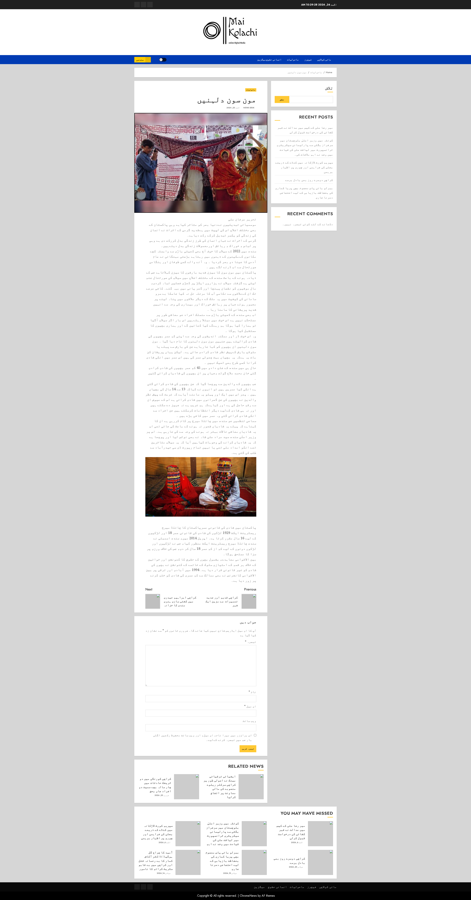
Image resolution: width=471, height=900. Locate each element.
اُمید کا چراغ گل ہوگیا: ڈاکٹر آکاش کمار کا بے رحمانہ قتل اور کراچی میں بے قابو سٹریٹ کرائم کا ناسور (156, 860)
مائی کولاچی (324, 59)
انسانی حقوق (273, 59)
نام (252, 692)
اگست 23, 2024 (233, 107)
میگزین (261, 59)
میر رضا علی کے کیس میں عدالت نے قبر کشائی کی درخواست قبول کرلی (291, 832)
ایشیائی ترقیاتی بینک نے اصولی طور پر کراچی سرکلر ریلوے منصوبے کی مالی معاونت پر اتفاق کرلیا (219, 786)
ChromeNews (248, 896)
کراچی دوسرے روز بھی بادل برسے (309, 180)
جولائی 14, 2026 (164, 873)
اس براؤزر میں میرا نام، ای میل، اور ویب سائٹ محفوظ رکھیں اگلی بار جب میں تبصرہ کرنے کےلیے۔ (202, 737)
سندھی (140, 60)
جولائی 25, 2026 (296, 867)
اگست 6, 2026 (297, 842)
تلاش (329, 88)
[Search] (155, 59)
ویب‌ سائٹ (249, 721)
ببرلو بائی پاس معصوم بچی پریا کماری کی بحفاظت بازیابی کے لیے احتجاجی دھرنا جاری (304, 192)
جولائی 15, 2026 (230, 873)
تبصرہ (250, 642)
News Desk (248, 107)
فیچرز (308, 59)
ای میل (250, 706)
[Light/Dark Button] (163, 60)
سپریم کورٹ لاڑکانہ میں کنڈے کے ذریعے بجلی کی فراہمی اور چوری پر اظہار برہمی (304, 167)
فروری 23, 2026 (162, 795)
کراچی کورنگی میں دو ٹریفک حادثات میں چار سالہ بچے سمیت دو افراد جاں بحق (155, 785)
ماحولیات (293, 59)
